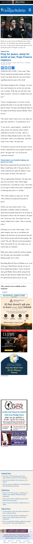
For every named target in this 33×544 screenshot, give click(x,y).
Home (4, 541)
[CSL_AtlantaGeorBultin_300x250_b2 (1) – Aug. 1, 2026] (14, 352)
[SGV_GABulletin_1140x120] (16, 532)
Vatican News (5, 509)
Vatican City (5, 51)
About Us (11, 541)
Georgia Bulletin (13, 10)
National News (6, 473)
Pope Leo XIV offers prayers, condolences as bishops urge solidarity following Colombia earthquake (15, 494)
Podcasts (6, 542)
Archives (18, 541)
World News (5, 490)
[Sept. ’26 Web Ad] (14, 374)
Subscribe (14, 542)
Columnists (26, 541)
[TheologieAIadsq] (16, 329)
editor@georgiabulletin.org (10, 537)
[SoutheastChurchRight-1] (14, 445)
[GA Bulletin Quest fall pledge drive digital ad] (14, 430)
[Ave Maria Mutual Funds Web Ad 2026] (16, 3)
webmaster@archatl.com (22, 537)
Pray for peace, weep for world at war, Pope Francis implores (16, 57)
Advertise (22, 542)
